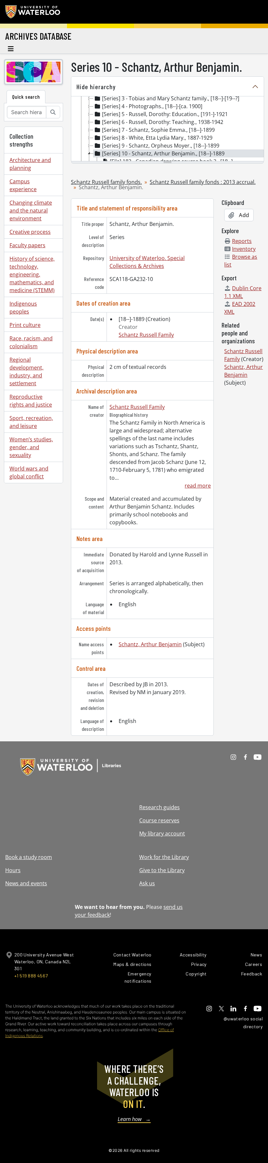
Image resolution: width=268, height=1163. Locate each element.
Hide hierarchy (96, 86)
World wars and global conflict (28, 472)
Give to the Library (162, 870)
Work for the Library (164, 857)
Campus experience (23, 185)
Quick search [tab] (26, 96)
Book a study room (28, 857)
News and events (26, 883)
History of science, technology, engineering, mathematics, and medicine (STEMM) (32, 274)
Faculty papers (27, 245)
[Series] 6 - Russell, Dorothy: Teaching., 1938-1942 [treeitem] (162, 122)
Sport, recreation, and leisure (31, 422)
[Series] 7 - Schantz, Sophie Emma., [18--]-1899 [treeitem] (158, 129)
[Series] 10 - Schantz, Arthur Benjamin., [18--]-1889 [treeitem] (163, 153)
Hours (13, 870)
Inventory (244, 248)
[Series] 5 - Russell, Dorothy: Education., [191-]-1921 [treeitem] (165, 114)
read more (198, 485)
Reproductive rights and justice (30, 400)
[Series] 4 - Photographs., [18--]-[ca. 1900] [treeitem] (152, 106)
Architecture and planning (30, 163)
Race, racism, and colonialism (31, 342)
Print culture (25, 325)
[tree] (167, 129)
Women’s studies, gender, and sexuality (31, 447)
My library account (162, 833)
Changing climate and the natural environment (30, 210)
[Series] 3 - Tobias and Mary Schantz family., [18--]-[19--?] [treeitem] (170, 98)
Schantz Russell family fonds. (106, 182)
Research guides (159, 807)
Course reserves (159, 820)
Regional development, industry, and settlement (26, 371)
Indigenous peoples (23, 307)
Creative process (30, 231)
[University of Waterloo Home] (33, 11)
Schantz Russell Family (146, 334)
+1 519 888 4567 (31, 975)
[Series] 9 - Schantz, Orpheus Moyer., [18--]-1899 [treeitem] (160, 145)
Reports (242, 241)
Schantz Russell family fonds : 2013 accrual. (203, 182)
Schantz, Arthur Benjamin (150, 644)
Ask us (147, 883)
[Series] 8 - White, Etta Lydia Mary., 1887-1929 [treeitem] (157, 137)
